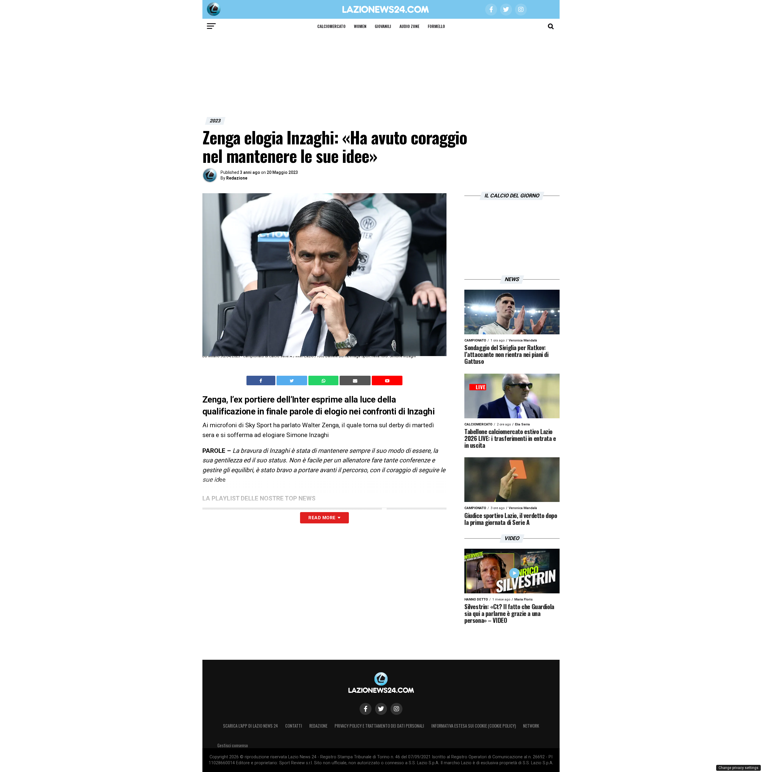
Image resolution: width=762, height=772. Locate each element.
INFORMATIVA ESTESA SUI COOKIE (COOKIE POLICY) (473, 726)
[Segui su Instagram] (396, 709)
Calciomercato (331, 26)
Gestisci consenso (232, 745)
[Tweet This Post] (292, 380)
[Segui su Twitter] (381, 709)
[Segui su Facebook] (365, 709)
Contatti (293, 726)
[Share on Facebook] (261, 380)
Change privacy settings (738, 768)
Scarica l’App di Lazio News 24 (250, 726)
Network (531, 726)
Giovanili (383, 26)
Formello (436, 26)
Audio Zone (409, 26)
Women (360, 26)
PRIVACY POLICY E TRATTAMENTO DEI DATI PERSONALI (379, 726)
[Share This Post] (324, 380)
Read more (321, 517)
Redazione (236, 178)
